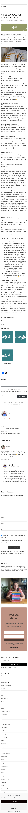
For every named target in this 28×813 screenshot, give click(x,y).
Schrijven (17, 404)
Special (2, 785)
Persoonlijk (3, 743)
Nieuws (2, 740)
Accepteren (14, 801)
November (14, 402)
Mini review (4, 737)
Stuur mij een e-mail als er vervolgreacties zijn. (13, 540)
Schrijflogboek (4, 12)
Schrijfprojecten (4, 766)
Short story (3, 782)
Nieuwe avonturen (6, 753)
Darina (8, 446)
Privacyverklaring (17, 811)
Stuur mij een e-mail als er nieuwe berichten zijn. (13, 543)
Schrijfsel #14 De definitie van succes (10, 433)
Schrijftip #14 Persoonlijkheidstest (10, 428)
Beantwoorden (5, 459)
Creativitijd (3, 688)
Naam (2, 517)
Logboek (10, 402)
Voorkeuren (14, 808)
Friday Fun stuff (4, 698)
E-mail (3, 523)
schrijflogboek (21, 402)
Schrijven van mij (5, 776)
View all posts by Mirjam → (7, 418)
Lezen (2, 708)
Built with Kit (14, 647)
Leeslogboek (5, 734)
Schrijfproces (4, 763)
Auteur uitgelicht (6, 711)
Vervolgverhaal (4, 792)
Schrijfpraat (3, 759)
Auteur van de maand (6, 685)
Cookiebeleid (10, 811)
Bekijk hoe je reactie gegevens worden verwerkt (12, 553)
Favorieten (4, 727)
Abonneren (22, 396)
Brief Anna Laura (6, 724)
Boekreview (4, 721)
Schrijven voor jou (5, 779)
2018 (6, 402)
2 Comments (21, 20)
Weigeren (14, 805)
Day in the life (5, 746)
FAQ (2, 695)
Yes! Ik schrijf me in (14, 664)
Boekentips (4, 714)
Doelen (2, 692)
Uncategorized (4, 788)
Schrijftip (3, 769)
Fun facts (3, 701)
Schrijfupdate (11, 404)
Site (2, 529)
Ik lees (3, 730)
